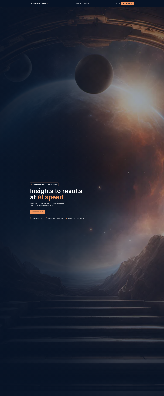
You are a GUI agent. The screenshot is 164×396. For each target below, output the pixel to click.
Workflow (86, 3)
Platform (78, 3)
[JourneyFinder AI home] (40, 3)
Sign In (118, 3)
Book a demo (36, 212)
